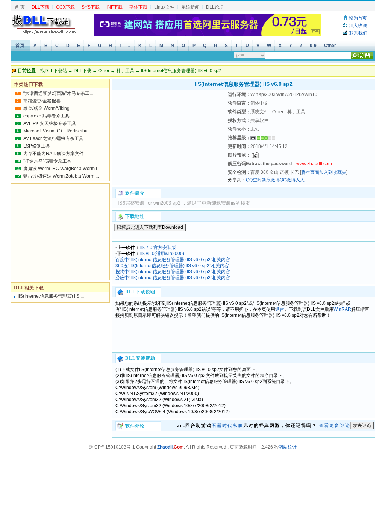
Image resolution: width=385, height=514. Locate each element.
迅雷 (279, 309)
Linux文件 (164, 7)
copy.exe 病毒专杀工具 (46, 116)
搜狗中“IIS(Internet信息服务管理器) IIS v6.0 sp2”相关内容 (172, 271)
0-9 (313, 45)
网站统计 (288, 447)
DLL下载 (82, 70)
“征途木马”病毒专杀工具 (47, 161)
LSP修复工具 (36, 146)
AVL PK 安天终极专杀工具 (49, 123)
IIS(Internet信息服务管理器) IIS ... (51, 296)
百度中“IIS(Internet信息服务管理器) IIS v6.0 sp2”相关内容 (172, 259)
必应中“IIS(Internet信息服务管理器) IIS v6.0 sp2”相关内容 (172, 277)
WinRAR (342, 309)
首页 (19, 45)
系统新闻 (190, 7)
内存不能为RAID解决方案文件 (53, 153)
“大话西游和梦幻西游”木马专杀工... (58, 93)
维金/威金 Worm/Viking (46, 108)
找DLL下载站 (53, 70)
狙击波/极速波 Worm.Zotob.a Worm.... (61, 176)
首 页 (20, 7)
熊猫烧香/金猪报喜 (42, 100)
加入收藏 (358, 25)
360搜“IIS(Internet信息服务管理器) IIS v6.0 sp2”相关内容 (172, 265)
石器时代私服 (227, 425)
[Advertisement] (169, 137)
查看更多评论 (334, 425)
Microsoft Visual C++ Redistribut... (57, 131)
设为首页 (358, 18)
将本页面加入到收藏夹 (323, 172)
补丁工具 (125, 70)
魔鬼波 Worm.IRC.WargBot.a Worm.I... (61, 168)
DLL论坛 (215, 7)
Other (330, 45)
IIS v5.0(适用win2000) (161, 253)
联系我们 (358, 33)
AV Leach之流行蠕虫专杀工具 (53, 138)
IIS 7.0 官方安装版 (157, 247)
